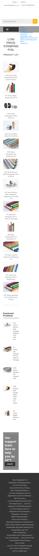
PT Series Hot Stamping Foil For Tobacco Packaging (11, 217)
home (22, 27)
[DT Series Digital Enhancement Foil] (7, 413)
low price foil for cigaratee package (19, 546)
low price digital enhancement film (19, 501)
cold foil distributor (19, 532)
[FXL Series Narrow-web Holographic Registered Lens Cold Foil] (7, 324)
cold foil (27, 503)
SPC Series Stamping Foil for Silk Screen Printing (11, 297)
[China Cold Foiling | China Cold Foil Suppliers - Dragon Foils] (11, 125)
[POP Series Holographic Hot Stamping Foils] (7, 370)
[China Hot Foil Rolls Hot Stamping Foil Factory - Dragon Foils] (11, 246)
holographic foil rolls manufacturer (19, 506)
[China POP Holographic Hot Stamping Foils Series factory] (11, 143)
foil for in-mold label (19, 551)
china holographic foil (19, 480)
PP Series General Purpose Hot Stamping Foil (11, 257)
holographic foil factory (19, 514)
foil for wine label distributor (19, 548)
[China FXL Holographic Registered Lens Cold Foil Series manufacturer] (11, 184)
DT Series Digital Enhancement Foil (11, 97)
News (22, 41)
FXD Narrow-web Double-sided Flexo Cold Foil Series (10, 77)
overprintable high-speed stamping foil (19, 527)
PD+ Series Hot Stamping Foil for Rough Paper (11, 277)
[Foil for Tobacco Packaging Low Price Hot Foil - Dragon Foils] (11, 206)
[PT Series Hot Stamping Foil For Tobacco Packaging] (7, 349)
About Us (23, 29)
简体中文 (23, 2)
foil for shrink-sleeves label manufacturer (19, 524)
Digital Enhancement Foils (28, 38)
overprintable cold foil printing (19, 540)
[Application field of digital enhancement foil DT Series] (11, 87)
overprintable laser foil (19, 530)
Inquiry (10, 464)
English (14, 2)
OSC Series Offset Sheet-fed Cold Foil (11, 135)
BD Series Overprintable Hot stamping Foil (11, 237)
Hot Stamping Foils (26, 32)
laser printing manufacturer (19, 490)
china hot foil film (27, 538)
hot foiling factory (15, 503)
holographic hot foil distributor (19, 511)
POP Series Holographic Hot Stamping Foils (11, 154)
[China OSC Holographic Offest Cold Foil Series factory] (11, 105)
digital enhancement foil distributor (19, 496)
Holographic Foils (26, 36)
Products (23, 30)
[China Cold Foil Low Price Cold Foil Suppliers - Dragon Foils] (11, 67)
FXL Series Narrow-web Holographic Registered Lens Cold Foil (11, 195)
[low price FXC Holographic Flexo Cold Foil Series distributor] (11, 164)
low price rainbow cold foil (19, 509)
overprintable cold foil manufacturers (19, 535)
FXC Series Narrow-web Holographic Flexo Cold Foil (11, 174)
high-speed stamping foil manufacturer (19, 522)
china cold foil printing (19, 519)
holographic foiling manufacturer (19, 482)
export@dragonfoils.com (11, 5)
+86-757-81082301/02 (27, 5)
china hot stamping (12, 538)
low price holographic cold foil (19, 493)
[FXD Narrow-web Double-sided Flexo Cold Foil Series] (7, 388)
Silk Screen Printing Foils (28, 40)
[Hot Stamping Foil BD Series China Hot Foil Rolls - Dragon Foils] (11, 226)
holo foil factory (19, 498)
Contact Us (24, 43)
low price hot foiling (20, 485)
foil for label (19, 543)
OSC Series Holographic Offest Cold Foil (11, 116)
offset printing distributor (19, 517)
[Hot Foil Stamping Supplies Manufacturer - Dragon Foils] (11, 266)
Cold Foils (23, 34)
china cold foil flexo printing (19, 488)
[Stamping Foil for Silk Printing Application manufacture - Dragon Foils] (11, 287)
